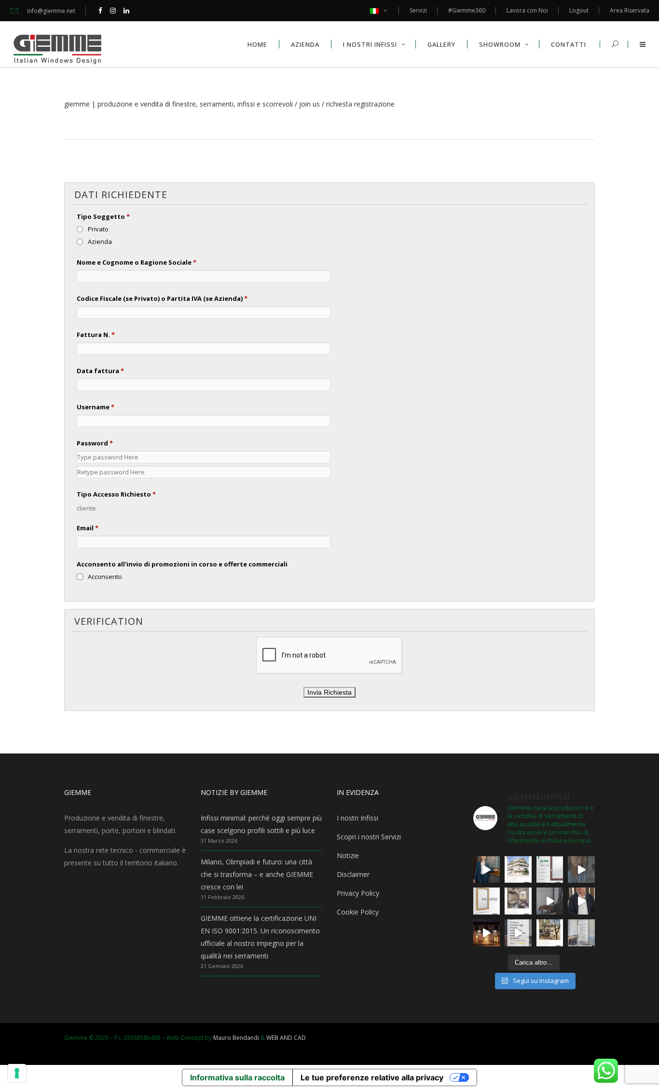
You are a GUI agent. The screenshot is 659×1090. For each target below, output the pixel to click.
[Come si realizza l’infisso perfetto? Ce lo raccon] (581, 901)
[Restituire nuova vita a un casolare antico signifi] (549, 932)
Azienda (100, 241)
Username (95, 407)
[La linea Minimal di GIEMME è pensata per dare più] (486, 901)
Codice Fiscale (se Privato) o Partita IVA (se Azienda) (162, 298)
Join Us (309, 104)
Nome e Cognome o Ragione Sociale (136, 262)
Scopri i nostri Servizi (369, 836)
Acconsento (105, 576)
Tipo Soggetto (103, 216)
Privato (98, 229)
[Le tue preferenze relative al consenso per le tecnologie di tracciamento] (17, 1073)
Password (95, 443)
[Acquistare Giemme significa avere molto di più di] (549, 869)
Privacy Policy (358, 893)
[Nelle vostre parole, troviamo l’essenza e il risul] (518, 932)
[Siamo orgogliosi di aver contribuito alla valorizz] (518, 901)
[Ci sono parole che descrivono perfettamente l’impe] (549, 901)
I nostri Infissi (357, 817)
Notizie (348, 855)
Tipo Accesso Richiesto (116, 494)
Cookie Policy (358, 911)
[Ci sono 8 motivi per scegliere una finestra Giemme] (486, 869)
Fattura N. (96, 334)
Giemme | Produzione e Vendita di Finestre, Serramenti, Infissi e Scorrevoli (178, 104)
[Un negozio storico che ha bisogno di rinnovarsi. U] (486, 932)
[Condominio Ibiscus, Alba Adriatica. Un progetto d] (518, 869)
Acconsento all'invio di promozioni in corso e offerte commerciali (182, 564)
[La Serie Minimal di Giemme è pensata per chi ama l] (581, 932)
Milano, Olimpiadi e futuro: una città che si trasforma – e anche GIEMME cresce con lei (257, 874)
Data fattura (100, 370)
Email (87, 528)
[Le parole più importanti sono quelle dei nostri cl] (581, 869)
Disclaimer (353, 874)
